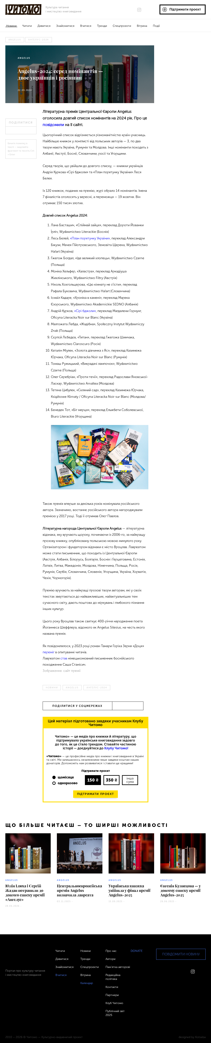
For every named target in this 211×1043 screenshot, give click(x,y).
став (63, 658)
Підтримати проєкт (95, 794)
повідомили (53, 124)
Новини (11, 26)
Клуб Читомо (114, 1003)
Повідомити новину (181, 954)
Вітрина (142, 26)
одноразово (67, 783)
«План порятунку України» (90, 238)
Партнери (112, 995)
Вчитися (85, 26)
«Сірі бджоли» (84, 311)
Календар (86, 983)
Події (156, 26)
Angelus (14, 39)
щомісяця (66, 777)
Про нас (111, 951)
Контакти (112, 987)
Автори (110, 959)
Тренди (102, 26)
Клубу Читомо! (116, 748)
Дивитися (44, 26)
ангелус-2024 (38, 39)
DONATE (137, 951)
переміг (48, 652)
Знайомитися (65, 26)
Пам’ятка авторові (118, 967)
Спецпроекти (122, 26)
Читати (27, 26)
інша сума (130, 780)
